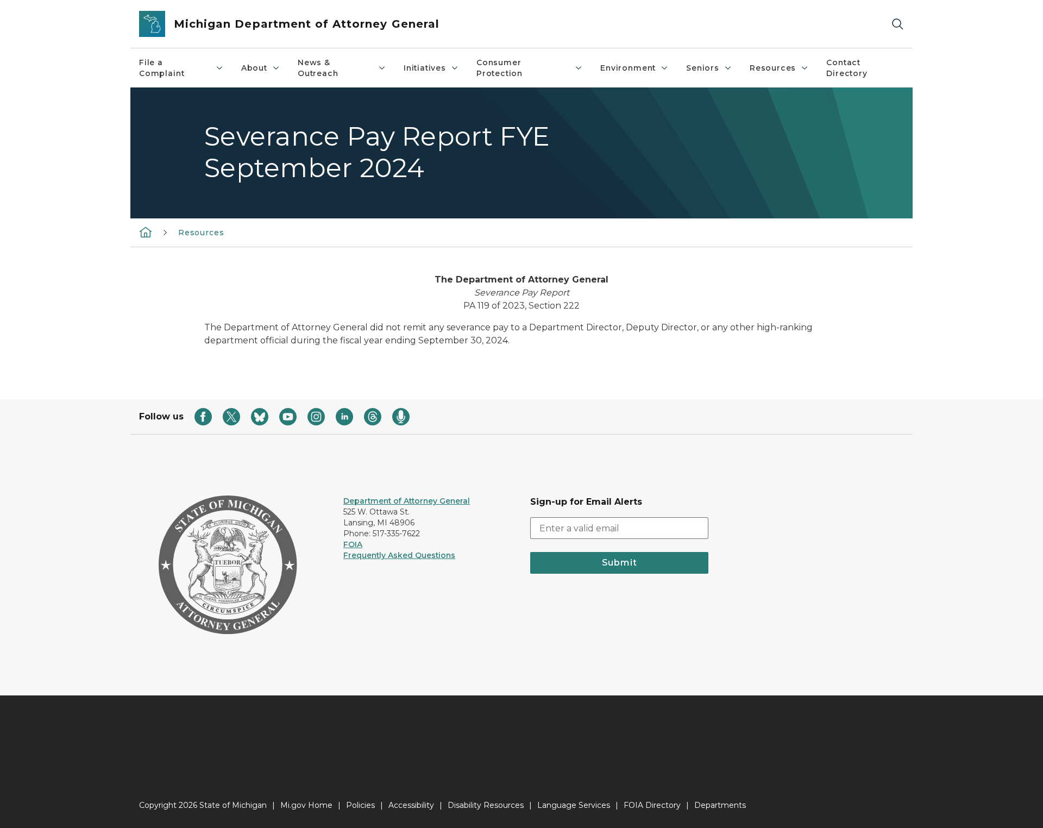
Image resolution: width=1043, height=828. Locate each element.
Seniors (702, 68)
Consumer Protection (499, 68)
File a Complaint (161, 68)
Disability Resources (486, 805)
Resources (773, 68)
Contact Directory (846, 68)
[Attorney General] (145, 232)
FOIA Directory (652, 805)
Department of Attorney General (406, 501)
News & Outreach (318, 68)
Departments (720, 805)
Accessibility (411, 805)
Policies (360, 805)
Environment (628, 68)
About (254, 68)
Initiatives (425, 68)
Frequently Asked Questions (399, 555)
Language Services (573, 805)
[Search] (897, 24)
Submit (619, 562)
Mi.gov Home (306, 805)
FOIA (352, 544)
